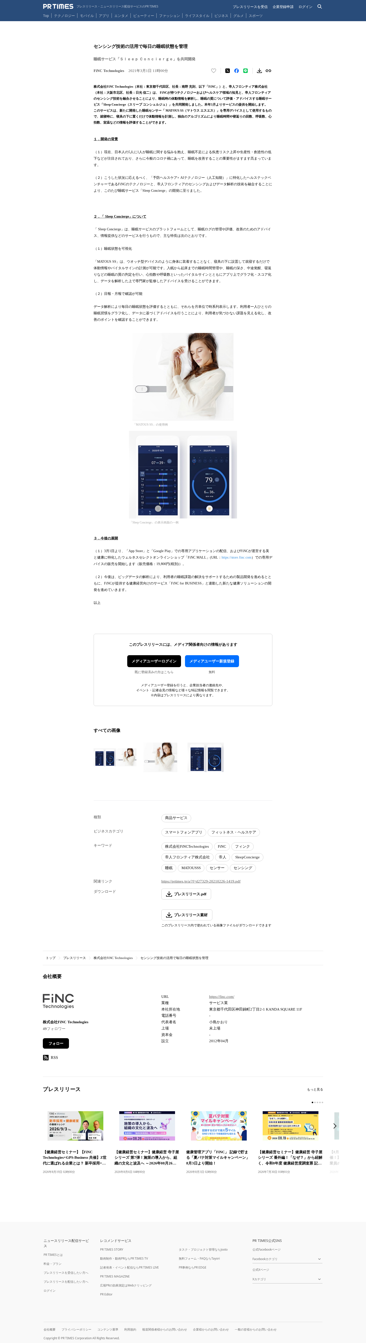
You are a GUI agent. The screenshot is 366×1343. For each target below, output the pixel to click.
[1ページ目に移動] (312, 1102)
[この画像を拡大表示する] (115, 757)
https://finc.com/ (221, 997)
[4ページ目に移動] (320, 1102)
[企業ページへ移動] (58, 1003)
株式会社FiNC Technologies (113, 958)
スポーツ (256, 15)
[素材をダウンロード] (259, 71)
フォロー (56, 1043)
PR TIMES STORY (111, 1249)
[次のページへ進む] (336, 1126)
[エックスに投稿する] (228, 71)
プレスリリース (74, 958)
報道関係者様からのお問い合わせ (164, 1329)
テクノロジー (64, 15)
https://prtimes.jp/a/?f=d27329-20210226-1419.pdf (201, 881)
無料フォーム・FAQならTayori (199, 1258)
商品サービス (176, 818)
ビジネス (221, 15)
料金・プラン (52, 1264)
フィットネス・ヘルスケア (233, 832)
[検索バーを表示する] (319, 6)
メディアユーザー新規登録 (211, 661)
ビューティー (143, 15)
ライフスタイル (197, 15)
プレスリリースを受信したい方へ (66, 1273)
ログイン (305, 6)
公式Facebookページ (266, 1249)
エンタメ (121, 15)
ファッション (169, 15)
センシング (243, 868)
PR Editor (106, 1294)
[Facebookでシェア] (237, 71)
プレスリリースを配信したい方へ (66, 1281)
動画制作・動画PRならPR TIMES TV (124, 1258)
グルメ (238, 15)
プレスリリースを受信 (250, 6)
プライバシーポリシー (76, 1329)
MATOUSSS (191, 868)
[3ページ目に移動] (317, 1102)
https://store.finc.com (236, 557)
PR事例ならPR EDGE (192, 1267)
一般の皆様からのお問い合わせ (256, 1329)
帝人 (222, 857)
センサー (217, 868)
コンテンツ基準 (107, 1329)
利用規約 (130, 1329)
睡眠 (169, 868)
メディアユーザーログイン (154, 661)
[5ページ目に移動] (322, 1102)
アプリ (104, 15)
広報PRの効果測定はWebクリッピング (126, 1285)
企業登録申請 (283, 6)
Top (46, 15)
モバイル (87, 15)
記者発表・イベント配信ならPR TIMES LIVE (129, 1267)
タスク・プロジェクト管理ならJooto (203, 1249)
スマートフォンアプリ (183, 832)
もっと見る (315, 1089)
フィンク (242, 846)
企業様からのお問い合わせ (211, 1329)
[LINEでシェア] (245, 71)
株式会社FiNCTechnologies (187, 846)
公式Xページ (260, 1270)
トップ (51, 958)
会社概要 (50, 1329)
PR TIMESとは (53, 1255)
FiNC (222, 846)
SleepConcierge (247, 857)
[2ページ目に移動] (315, 1102)
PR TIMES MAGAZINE (115, 1276)
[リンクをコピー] (268, 71)
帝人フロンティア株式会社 (187, 857)
